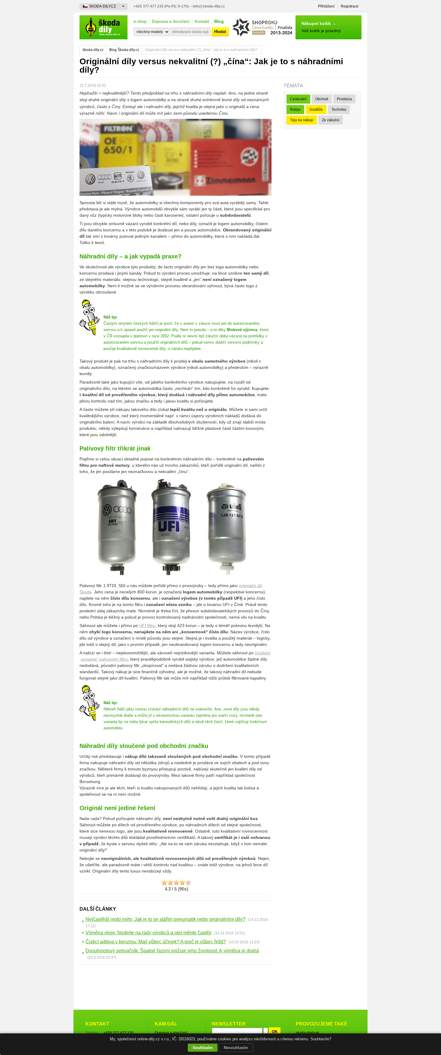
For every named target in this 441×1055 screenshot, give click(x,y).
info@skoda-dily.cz (209, 6)
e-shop (140, 21)
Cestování (298, 99)
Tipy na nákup (301, 120)
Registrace (349, 6)
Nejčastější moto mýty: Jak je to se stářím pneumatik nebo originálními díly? (165, 919)
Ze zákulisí (330, 120)
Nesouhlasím (236, 1047)
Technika (339, 109)
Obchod (321, 99)
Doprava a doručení (171, 21)
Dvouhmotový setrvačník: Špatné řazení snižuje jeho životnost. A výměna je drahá (172, 950)
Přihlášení (326, 6)
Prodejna (344, 99)
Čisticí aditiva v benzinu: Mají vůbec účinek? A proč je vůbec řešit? (156, 941)
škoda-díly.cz (104, 27)
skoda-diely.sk (307, 1033)
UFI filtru (147, 625)
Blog (219, 21)
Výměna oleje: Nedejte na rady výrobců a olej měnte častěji (149, 932)
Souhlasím (203, 1047)
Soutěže (316, 109)
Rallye (295, 109)
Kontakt (202, 21)
